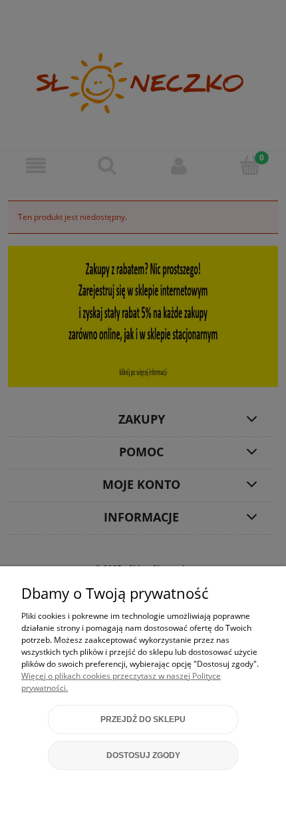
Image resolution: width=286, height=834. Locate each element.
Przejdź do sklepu (143, 719)
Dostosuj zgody (143, 755)
